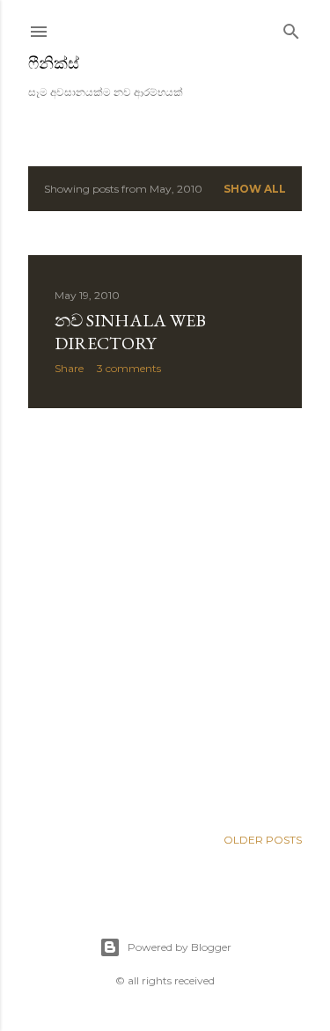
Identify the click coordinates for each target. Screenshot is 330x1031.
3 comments (129, 368)
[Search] (291, 28)
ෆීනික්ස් (53, 63)
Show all (255, 188)
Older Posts (263, 839)
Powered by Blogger (179, 947)
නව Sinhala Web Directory (130, 332)
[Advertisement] (165, 617)
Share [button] (69, 368)
